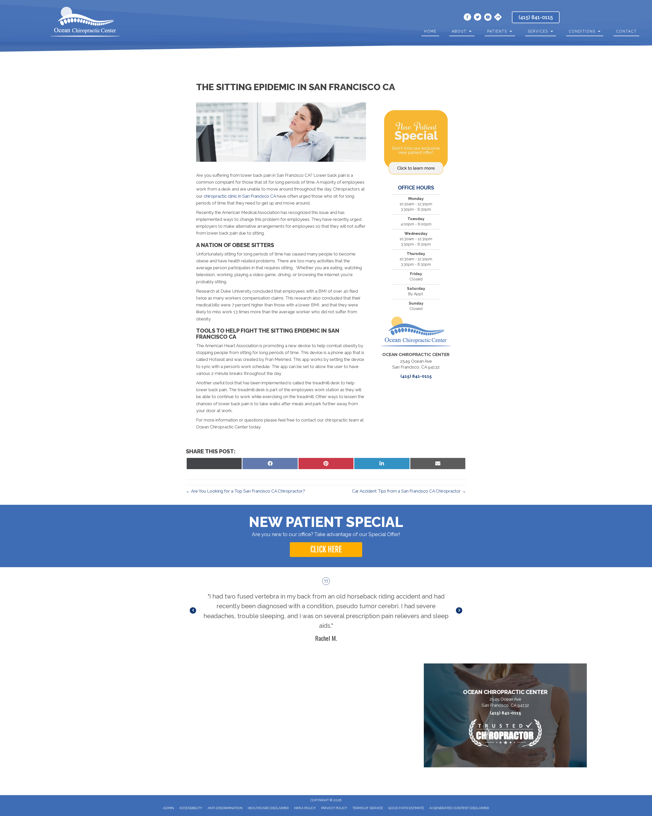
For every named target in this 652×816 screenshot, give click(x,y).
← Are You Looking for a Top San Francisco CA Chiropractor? (245, 491)
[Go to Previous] (193, 610)
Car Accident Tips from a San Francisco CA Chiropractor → (409, 491)
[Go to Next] (459, 610)
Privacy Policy (334, 808)
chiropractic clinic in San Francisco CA (240, 196)
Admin (168, 808)
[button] (326, 549)
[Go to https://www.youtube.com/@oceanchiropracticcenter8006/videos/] (488, 17)
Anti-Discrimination (225, 808)
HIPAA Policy (305, 808)
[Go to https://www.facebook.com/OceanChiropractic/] (467, 17)
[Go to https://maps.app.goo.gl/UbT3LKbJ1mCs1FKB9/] (498, 17)
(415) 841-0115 (416, 376)
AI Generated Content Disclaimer (459, 808)
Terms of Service (367, 808)
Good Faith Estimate (406, 808)
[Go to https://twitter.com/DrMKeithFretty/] (477, 17)
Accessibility (190, 808)
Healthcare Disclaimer (268, 808)
